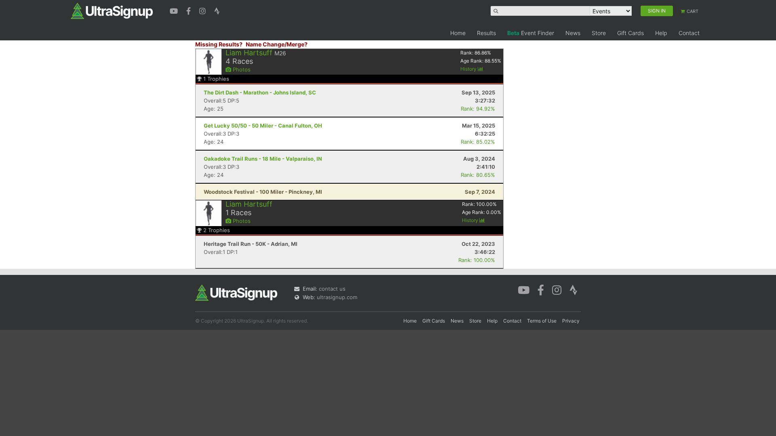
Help (661, 32)
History (469, 69)
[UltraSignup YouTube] (175, 10)
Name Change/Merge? (277, 44)
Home (458, 32)
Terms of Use (542, 321)
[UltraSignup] (112, 10)
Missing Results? (218, 44)
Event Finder (530, 32)
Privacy (571, 321)
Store (599, 32)
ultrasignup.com (337, 297)
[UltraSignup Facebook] (189, 10)
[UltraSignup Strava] (217, 10)
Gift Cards (630, 32)
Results (486, 32)
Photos (241, 69)
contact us (332, 288)
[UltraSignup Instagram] (203, 10)
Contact (689, 32)
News (572, 32)
